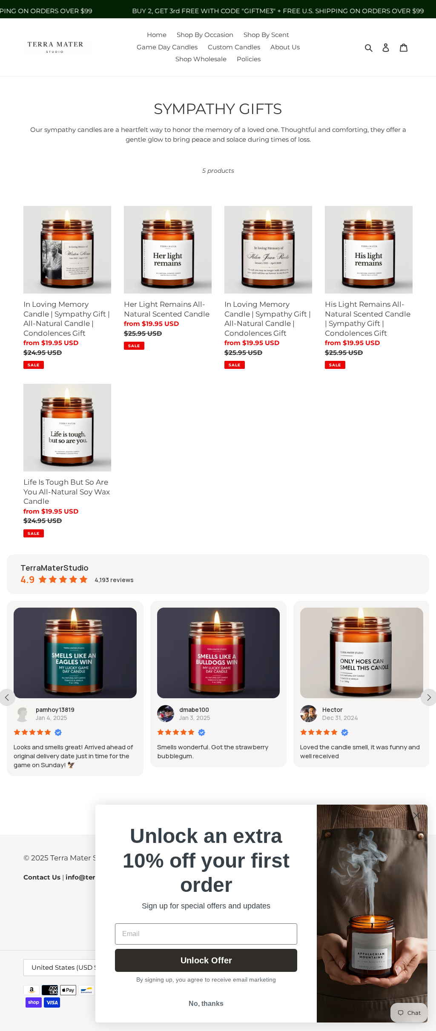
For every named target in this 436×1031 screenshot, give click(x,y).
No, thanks (206, 1003)
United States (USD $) (66, 967)
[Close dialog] (416, 815)
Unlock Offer (206, 960)
